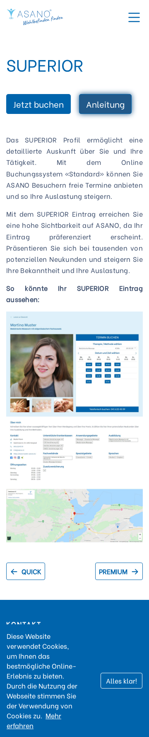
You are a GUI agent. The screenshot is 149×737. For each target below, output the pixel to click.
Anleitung (105, 104)
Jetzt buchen (38, 104)
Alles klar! (121, 680)
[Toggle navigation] (134, 17)
